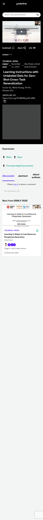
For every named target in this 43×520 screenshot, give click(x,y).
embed (5, 54)
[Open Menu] (4, 4)
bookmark (6, 48)
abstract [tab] (23, 175)
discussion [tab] (8, 175)
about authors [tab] (36, 176)
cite (30, 48)
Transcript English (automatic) (19, 165)
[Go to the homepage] (21, 4)
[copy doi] (6, 101)
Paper (19, 157)
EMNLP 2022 (20, 200)
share (20, 48)
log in (16, 184)
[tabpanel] (21, 188)
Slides (8, 157)
